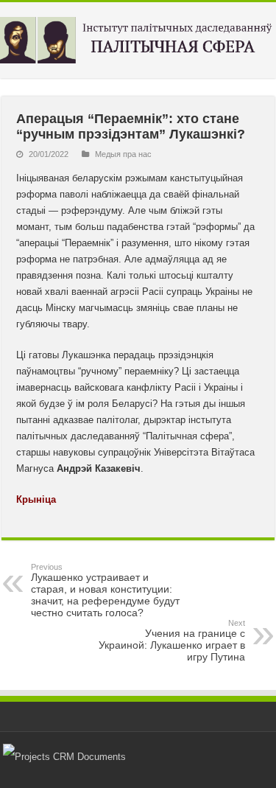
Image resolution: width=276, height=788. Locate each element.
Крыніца (36, 499)
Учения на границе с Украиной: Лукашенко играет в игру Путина (172, 640)
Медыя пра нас (123, 154)
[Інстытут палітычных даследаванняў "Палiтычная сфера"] (138, 37)
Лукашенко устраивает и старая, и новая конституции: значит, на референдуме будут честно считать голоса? (105, 590)
